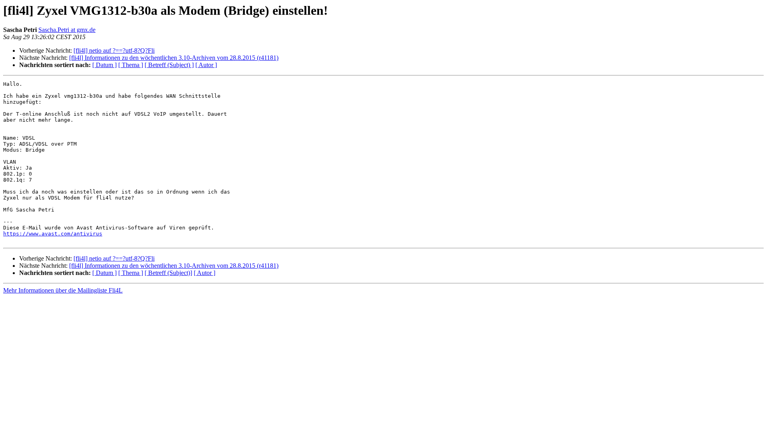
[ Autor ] (206, 64)
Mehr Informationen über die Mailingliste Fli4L (63, 290)
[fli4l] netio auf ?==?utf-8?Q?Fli (114, 50)
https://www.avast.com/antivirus (52, 234)
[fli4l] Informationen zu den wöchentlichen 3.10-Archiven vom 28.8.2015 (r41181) (173, 57)
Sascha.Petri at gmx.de (66, 29)
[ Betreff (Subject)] (168, 272)
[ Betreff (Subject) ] (169, 64)
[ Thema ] (130, 64)
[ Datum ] (104, 64)
